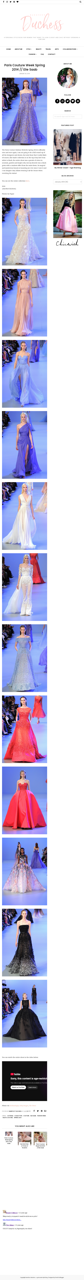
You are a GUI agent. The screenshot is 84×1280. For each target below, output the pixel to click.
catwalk (10, 1116)
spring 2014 (17, 1117)
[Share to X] (37, 1111)
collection (18, 1116)
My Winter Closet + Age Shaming (67, 168)
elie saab (33, 1116)
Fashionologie (14, 1105)
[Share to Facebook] (34, 1111)
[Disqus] (24, 1181)
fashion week (41, 1116)
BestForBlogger (59, 1277)
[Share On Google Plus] (45, 1111)
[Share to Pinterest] (41, 1111)
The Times (32, 1105)
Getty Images (23, 1105)
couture (26, 1116)
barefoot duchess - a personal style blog (37, 1277)
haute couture (8, 1117)
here (27, 181)
